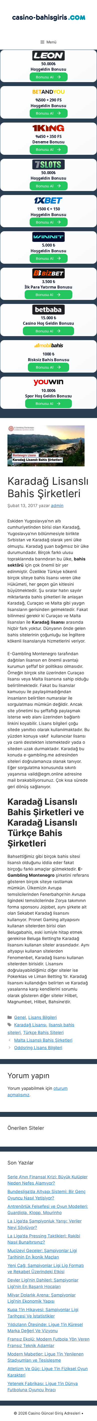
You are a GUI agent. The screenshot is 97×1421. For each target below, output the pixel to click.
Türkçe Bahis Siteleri (43, 1032)
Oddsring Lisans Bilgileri (38, 1047)
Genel (20, 1017)
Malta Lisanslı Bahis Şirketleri (43, 1040)
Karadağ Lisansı (30, 1024)
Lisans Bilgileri (42, 1017)
